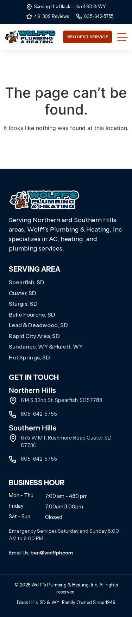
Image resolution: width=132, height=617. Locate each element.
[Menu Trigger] (121, 37)
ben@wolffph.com (52, 553)
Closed (53, 517)
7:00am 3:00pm (64, 506)
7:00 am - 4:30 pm (66, 496)
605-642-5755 (98, 16)
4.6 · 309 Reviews (51, 16)
